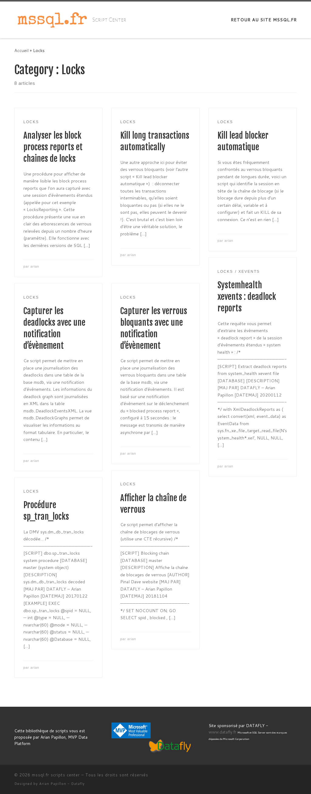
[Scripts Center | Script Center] (52, 19)
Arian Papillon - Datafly (62, 783)
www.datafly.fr (222, 732)
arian (34, 266)
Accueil (21, 50)
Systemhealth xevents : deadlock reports (246, 297)
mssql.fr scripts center (56, 775)
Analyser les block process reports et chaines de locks (53, 147)
